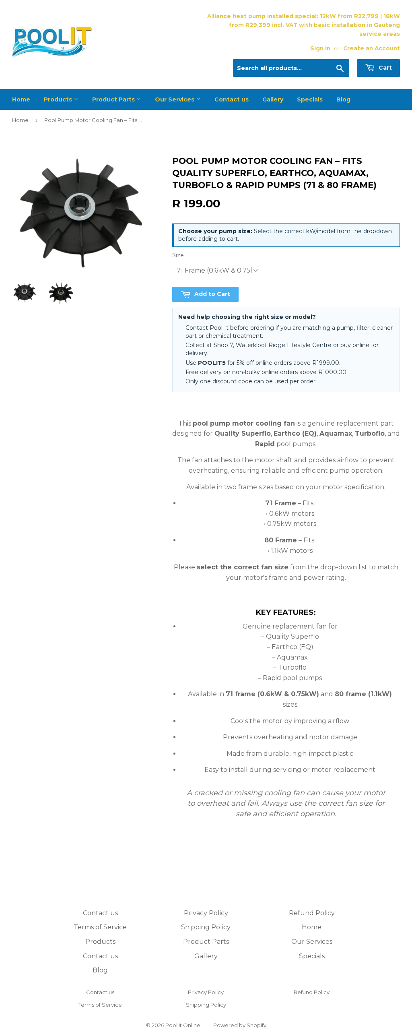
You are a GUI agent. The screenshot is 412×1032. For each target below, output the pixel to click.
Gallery (272, 99)
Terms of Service (100, 927)
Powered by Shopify (239, 1025)
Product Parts (114, 99)
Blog (343, 99)
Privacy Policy (206, 913)
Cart (384, 67)
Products (59, 99)
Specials (310, 99)
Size (178, 255)
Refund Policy (312, 913)
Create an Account (371, 48)
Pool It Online (182, 1025)
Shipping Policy (206, 927)
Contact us (231, 99)
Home (21, 99)
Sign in (320, 48)
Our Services (175, 99)
